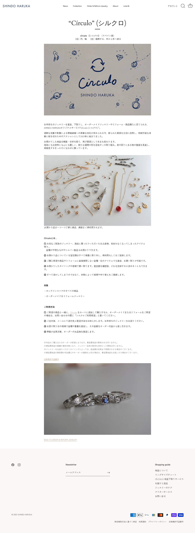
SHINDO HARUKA (25, 514)
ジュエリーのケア (163, 487)
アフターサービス (163, 491)
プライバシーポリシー (157, 521)
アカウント (173, 6)
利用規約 (142, 521)
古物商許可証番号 (51, 359)
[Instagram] (19, 464)
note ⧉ (126, 6)
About (115, 6)
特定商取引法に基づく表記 (125, 521)
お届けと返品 (161, 483)
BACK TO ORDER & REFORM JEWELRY (60, 439)
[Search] (183, 6)
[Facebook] (12, 464)
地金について (161, 470)
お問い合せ (160, 496)
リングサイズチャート (165, 474)
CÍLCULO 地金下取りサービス (169, 478)
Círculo (73, 312)
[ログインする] (108, 472)
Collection (77, 6)
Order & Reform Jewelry (97, 6)
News (65, 6)
